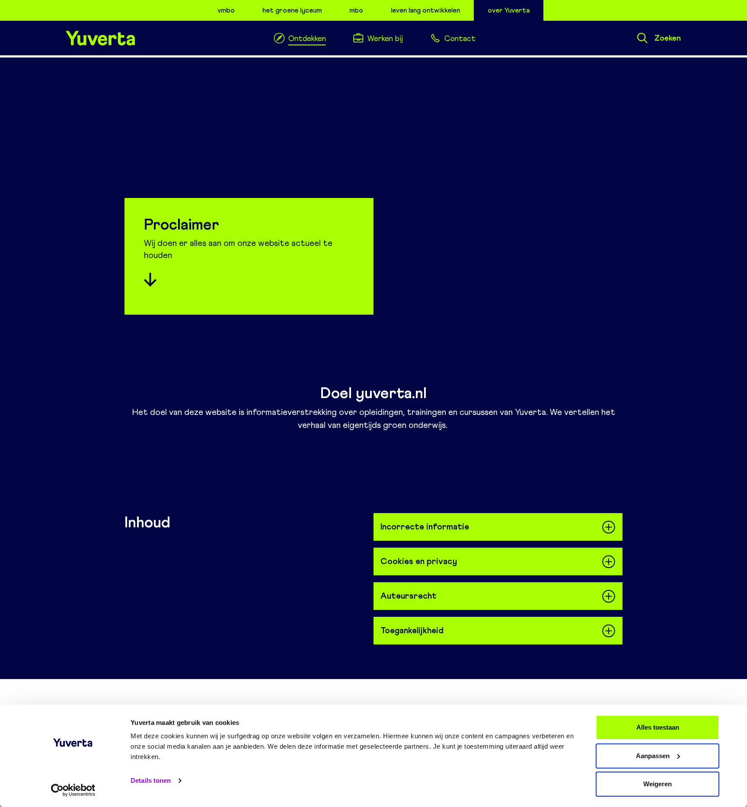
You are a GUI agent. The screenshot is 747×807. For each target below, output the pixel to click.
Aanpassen (653, 755)
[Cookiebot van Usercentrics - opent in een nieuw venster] (73, 790)
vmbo (226, 10)
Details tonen (151, 780)
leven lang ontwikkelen (425, 10)
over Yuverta (509, 10)
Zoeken (667, 38)
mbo (356, 10)
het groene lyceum (292, 10)
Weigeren (657, 784)
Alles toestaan (657, 727)
